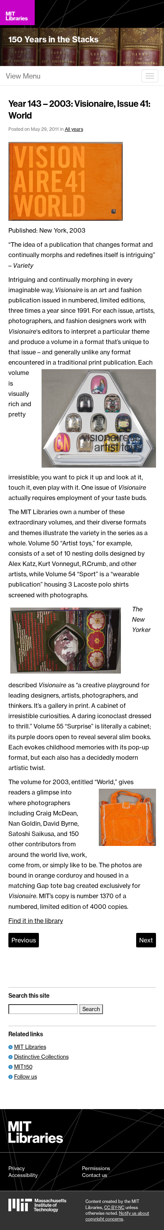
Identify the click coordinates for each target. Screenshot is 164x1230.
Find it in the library (35, 921)
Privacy (16, 1168)
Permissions (96, 1168)
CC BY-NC (114, 1207)
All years (74, 129)
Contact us (94, 1175)
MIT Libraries (30, 1046)
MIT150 (23, 1066)
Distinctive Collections (41, 1056)
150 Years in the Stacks (53, 39)
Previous (23, 940)
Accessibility (23, 1175)
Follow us (25, 1076)
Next (146, 940)
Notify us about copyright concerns (117, 1216)
